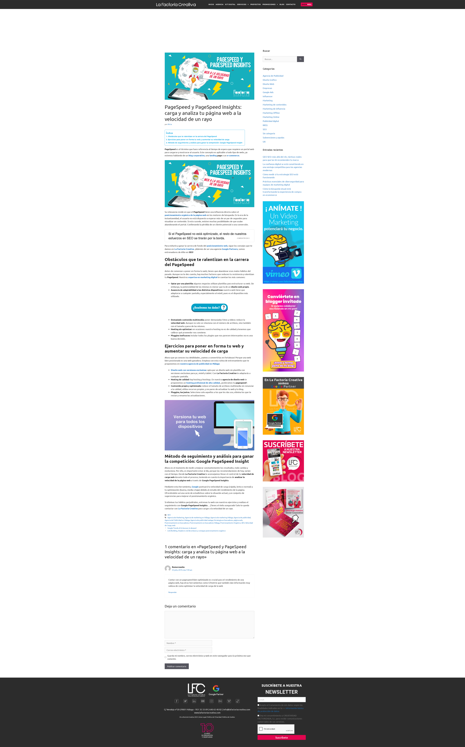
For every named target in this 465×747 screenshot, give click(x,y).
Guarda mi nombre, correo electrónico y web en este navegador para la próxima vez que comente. (209, 657)
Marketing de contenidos (275, 104)
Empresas (267, 88)
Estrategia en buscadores (223, 520)
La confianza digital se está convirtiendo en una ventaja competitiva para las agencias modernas (283, 167)
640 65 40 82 (215, 709)
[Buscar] (300, 59)
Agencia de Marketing (175, 517)
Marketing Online (271, 117)
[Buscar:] (280, 59)
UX (264, 141)
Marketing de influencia (274, 108)
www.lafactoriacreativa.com (207, 712)
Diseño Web (268, 84)
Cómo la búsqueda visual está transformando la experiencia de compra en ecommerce (282, 191)
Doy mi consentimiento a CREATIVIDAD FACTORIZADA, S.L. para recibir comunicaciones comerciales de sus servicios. (280, 718)
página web (238, 520)
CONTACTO (290, 4)
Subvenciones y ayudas (273, 137)
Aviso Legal (203, 717)
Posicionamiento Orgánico (230, 523)
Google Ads (268, 92)
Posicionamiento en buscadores (177, 523)
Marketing (268, 100)
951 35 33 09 (201, 709)
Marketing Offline (271, 112)
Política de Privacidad (214, 717)
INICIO (211, 4)
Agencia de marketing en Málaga (197, 517)
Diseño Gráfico (270, 80)
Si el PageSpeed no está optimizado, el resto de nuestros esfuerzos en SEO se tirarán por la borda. (207, 235)
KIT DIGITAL (230, 4)
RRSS (265, 125)
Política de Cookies (228, 717)
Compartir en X (243, 238)
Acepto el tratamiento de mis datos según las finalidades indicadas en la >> (280, 708)
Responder (172, 592)
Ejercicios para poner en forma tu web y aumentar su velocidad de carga (198, 139)
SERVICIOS (241, 4)
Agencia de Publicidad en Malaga (177, 520)
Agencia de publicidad (242, 517)
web (173, 525)
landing (213, 155)
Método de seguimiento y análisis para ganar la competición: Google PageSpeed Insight (205, 142)
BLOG (282, 4)
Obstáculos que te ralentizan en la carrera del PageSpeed (192, 136)
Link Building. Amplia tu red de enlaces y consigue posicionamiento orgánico (196, 531)
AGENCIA (219, 4)
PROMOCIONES (269, 4)
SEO (169, 515)
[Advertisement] (232, 27)
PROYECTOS (255, 4)
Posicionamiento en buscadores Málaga (205, 523)
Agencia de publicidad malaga (201, 520)
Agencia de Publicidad (273, 75)
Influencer (268, 96)
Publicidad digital (271, 121)
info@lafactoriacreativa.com (236, 709)
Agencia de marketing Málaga (221, 517)
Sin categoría (269, 133)
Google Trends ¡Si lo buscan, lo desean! (182, 528)
